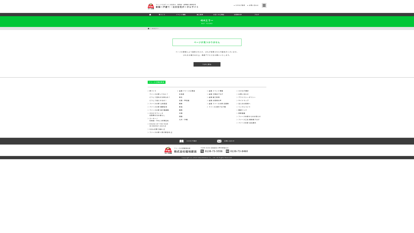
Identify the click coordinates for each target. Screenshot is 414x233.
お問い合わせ (254, 5)
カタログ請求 (240, 5)
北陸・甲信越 (184, 100)
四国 (181, 116)
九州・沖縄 (183, 119)
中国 (181, 113)
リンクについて (244, 107)
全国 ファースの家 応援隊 (219, 103)
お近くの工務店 (218, 14)
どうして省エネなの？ (158, 100)
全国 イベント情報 (216, 91)
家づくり (162, 14)
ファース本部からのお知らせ (249, 116)
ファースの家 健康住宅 (158, 107)
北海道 (181, 94)
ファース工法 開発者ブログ (249, 119)
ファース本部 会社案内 (247, 123)
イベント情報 (181, 14)
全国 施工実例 (214, 97)
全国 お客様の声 (215, 100)
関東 (181, 103)
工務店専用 (156, 82)
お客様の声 (238, 14)
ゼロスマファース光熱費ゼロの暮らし (157, 114)
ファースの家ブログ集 (217, 107)
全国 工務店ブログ (216, 94)
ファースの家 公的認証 (158, 103)
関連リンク (242, 110)
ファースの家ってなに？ (158, 94)
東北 (181, 97)
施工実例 (200, 14)
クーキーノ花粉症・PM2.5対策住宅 (159, 119)
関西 (181, 110)
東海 (181, 107)
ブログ (256, 14)
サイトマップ (243, 100)
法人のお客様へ (244, 103)
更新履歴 (241, 113)
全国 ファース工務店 (187, 91)
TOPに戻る (207, 64)
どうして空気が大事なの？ (159, 97)
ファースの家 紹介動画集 (159, 110)
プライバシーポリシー (247, 97)
